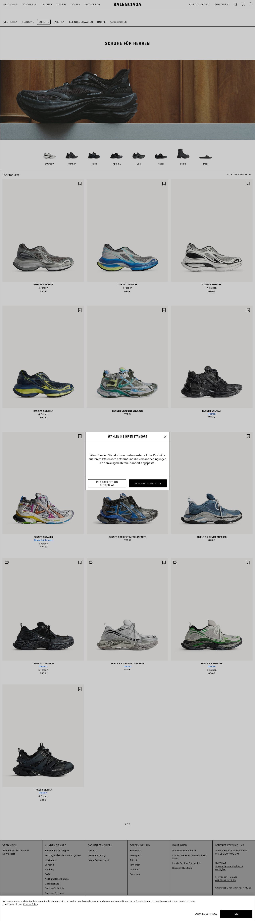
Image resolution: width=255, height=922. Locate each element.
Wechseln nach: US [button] (148, 483)
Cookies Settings (206, 913)
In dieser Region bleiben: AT (107, 483)
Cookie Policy (30, 904)
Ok (236, 913)
